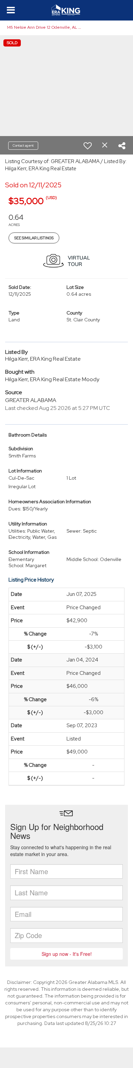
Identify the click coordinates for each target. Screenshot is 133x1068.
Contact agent (23, 145)
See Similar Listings (34, 238)
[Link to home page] (67, 10)
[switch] (87, 146)
